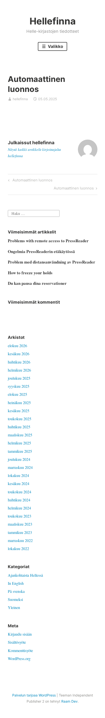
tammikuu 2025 (20, 451)
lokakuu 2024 (18, 475)
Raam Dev (69, 701)
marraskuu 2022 (20, 540)
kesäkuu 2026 (18, 353)
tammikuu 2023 (20, 532)
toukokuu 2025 (19, 418)
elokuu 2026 (17, 345)
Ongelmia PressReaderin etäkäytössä (41, 251)
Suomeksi (15, 599)
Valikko (55, 46)
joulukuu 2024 (19, 459)
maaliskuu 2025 (20, 434)
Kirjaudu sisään (20, 634)
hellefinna (20, 99)
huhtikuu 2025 (19, 426)
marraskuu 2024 (20, 467)
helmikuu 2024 (19, 507)
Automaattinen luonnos (31, 180)
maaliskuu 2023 (20, 524)
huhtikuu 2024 (19, 499)
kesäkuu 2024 (18, 483)
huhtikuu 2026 (19, 362)
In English (16, 583)
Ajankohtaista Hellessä (25, 575)
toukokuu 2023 (19, 516)
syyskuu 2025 (18, 386)
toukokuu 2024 (19, 491)
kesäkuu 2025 (18, 410)
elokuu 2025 (17, 394)
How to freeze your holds (30, 273)
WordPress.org (19, 658)
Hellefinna (53, 21)
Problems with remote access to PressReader (48, 241)
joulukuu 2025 (19, 378)
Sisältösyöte (17, 642)
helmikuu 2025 (19, 442)
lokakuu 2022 (18, 548)
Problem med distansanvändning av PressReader (51, 262)
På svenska (16, 591)
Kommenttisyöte (20, 650)
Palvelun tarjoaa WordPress (34, 695)
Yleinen (14, 607)
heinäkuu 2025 (19, 402)
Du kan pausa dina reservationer (37, 283)
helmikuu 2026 (19, 370)
